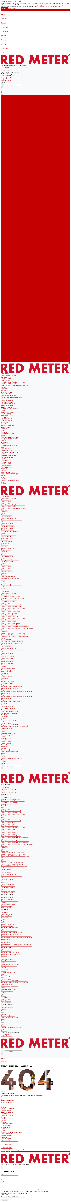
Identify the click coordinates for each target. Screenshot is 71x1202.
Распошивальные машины (9, 131)
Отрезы (3, 162)
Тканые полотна (6, 116)
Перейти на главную (7, 1100)
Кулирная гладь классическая (11, 196)
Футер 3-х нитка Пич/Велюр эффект (13, 104)
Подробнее (12, 8)
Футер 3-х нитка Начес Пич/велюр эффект (15, 107)
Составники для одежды (9, 319)
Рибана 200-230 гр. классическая (12, 239)
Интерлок (4, 109)
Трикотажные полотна (8, 97)
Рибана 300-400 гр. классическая (12, 241)
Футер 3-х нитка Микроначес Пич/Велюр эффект (17, 227)
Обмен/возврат (6, 1125)
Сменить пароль (6, 1139)
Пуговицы (4, 151)
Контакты (4, 361)
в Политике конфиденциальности (49, 6)
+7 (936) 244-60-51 (6, 1034)
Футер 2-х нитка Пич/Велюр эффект (13, 207)
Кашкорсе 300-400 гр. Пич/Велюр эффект (15, 236)
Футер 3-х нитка (6, 102)
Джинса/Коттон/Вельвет (9, 117)
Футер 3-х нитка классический (11, 211)
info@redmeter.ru (6, 79)
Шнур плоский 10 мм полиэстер (11, 286)
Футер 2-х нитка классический (11, 204)
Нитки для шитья (6, 327)
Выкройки (4, 172)
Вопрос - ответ (6, 1127)
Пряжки (3, 331)
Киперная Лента (6, 142)
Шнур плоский (6, 297)
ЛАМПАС (4, 314)
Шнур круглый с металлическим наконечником (16, 291)
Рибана (3, 112)
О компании (5, 1129)
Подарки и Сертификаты (9, 312)
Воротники (4, 144)
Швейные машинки (7, 129)
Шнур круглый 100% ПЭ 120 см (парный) (14, 324)
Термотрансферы (6, 141)
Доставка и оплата (7, 1124)
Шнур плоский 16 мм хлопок (10, 299)
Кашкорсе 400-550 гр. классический (13, 234)
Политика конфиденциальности (11, 184)
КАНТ (3, 321)
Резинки (3, 146)
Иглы (2, 152)
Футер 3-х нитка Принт (8, 214)
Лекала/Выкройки (7, 171)
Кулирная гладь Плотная (9, 199)
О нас (3, 354)
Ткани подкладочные (8, 126)
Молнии (3, 317)
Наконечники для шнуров (9, 329)
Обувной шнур (6, 322)
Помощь (3, 1122)
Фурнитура (4, 139)
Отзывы (3, 182)
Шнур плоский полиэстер (9, 284)
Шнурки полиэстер (7, 147)
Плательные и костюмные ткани (11, 119)
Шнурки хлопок (6, 149)
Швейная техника (7, 127)
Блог (2, 359)
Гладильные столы (7, 137)
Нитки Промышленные (8, 332)
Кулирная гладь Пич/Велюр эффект (12, 197)
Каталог (3, 1107)
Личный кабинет (6, 1134)
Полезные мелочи (7, 154)
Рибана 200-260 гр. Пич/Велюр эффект (14, 242)
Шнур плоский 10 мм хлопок (10, 301)
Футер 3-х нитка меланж (9, 212)
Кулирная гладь (6, 99)
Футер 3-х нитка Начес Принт (11, 222)
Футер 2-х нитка (6, 101)
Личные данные (6, 1135)
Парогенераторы (6, 136)
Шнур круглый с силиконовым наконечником (16, 289)
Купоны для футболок (8, 176)
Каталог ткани (5, 191)
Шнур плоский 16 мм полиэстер (11, 287)
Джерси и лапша (6, 114)
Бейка (3, 157)
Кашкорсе (4, 111)
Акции (3, 352)
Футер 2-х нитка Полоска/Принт (11, 206)
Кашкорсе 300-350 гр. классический (13, 232)
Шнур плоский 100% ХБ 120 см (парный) (14, 326)
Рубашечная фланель (8, 256)
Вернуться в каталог (7, 1102)
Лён (2, 121)
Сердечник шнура (7, 282)
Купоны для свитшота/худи (10, 177)
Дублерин (4, 316)
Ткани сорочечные (7, 122)
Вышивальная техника (8, 134)
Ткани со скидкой (7, 161)
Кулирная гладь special (8, 201)
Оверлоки (4, 132)
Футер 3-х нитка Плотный (9, 216)
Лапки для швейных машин (10, 159)
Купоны (3, 174)
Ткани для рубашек (7, 124)
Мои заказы (5, 1137)
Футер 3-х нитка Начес (8, 106)
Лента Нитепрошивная (8, 156)
